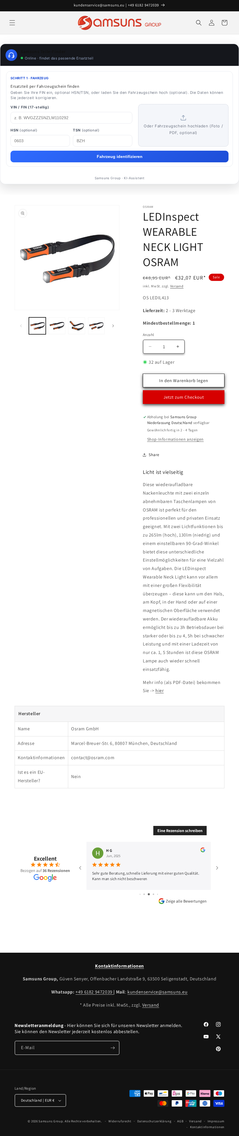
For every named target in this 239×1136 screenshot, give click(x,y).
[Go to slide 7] (153, 894)
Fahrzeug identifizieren (120, 156)
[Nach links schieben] (21, 325)
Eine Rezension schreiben (180, 830)
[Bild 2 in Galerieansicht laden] (57, 325)
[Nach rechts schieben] (113, 325)
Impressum (216, 1121)
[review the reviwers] (203, 850)
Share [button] (154, 454)
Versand (177, 286)
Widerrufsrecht (119, 1121)
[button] (12, 22)
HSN (23, 130)
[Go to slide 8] (157, 894)
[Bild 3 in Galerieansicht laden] (76, 325)
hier (159, 690)
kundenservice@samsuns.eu (157, 992)
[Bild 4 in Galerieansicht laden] (96, 325)
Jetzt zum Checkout (184, 397)
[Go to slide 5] (144, 894)
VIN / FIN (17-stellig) (29, 107)
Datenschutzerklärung (154, 1121)
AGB (180, 1121)
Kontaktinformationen (207, 1127)
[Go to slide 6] (149, 894)
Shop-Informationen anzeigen (175, 439)
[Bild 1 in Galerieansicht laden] (37, 325)
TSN (86, 130)
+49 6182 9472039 (94, 992)
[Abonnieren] (112, 1048)
